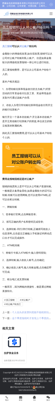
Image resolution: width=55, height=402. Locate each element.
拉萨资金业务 (11, 352)
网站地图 (37, 375)
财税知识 (15, 33)
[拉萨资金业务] (14, 342)
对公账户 (24, 46)
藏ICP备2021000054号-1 (21, 387)
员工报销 (7, 46)
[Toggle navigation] (51, 13)
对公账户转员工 (13, 304)
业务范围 (7, 360)
